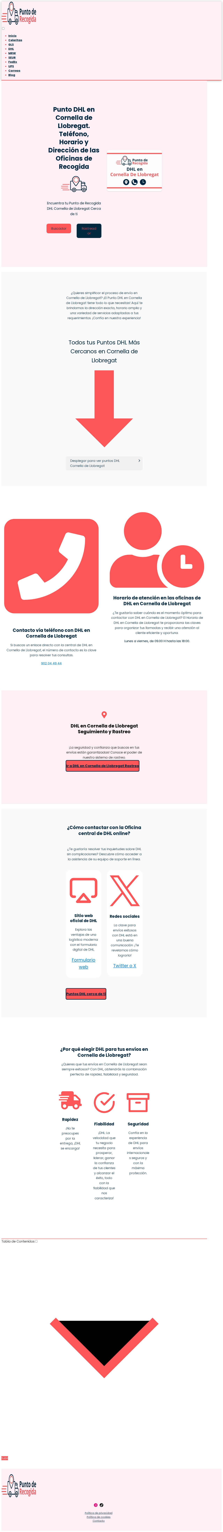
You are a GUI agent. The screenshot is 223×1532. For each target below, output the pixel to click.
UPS (11, 66)
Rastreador (89, 230)
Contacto (99, 1521)
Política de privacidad (98, 1513)
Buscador (58, 228)
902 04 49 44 (51, 663)
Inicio (12, 36)
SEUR (12, 58)
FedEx (12, 62)
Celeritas (15, 40)
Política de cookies (98, 1517)
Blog (11, 75)
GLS (11, 45)
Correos (14, 71)
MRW (12, 53)
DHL (11, 49)
